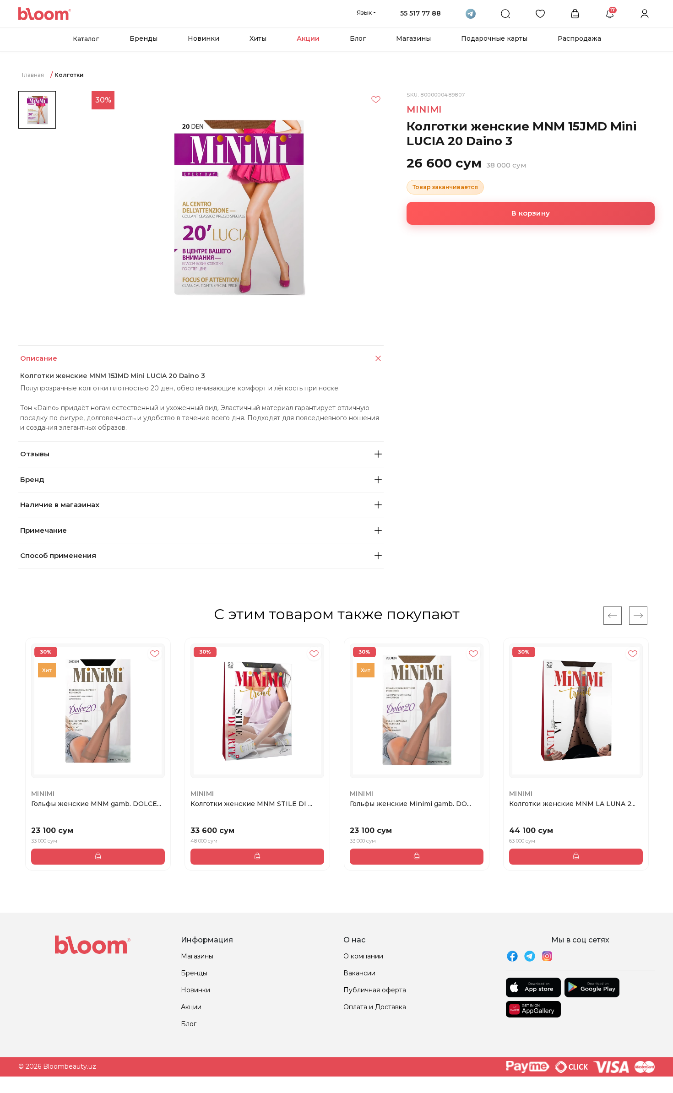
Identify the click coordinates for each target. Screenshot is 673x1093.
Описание (38, 358)
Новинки (203, 38)
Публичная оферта (374, 990)
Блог (358, 38)
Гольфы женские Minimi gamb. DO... (410, 804)
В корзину (530, 213)
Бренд (32, 479)
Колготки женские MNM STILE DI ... (251, 804)
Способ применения (58, 555)
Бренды (143, 38)
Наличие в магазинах (59, 504)
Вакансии (359, 973)
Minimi (424, 109)
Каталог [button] (86, 39)
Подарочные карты (494, 38)
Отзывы (34, 453)
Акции (308, 38)
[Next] (638, 615)
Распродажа (579, 38)
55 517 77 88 (420, 13)
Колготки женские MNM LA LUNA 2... (572, 804)
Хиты (258, 38)
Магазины (413, 38)
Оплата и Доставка (374, 1007)
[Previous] (612, 615)
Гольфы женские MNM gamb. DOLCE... (96, 804)
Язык (364, 12)
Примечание (43, 530)
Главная (33, 74)
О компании (363, 956)
